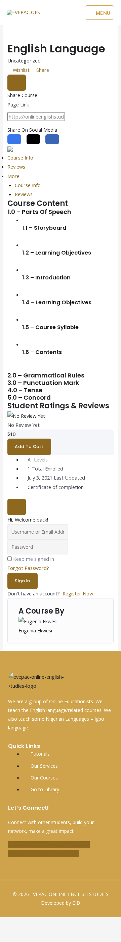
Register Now (78, 593)
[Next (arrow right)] (23, 936)
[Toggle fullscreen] (23, 923)
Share (42, 69)
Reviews (16, 166)
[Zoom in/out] (7, 923)
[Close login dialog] (16, 507)
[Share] (39, 923)
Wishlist (21, 69)
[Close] (16, 83)
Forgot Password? (28, 568)
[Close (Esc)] (55, 923)
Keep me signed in (33, 558)
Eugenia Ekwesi (35, 630)
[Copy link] (75, 117)
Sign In (22, 581)
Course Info (20, 157)
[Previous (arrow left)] (7, 936)
